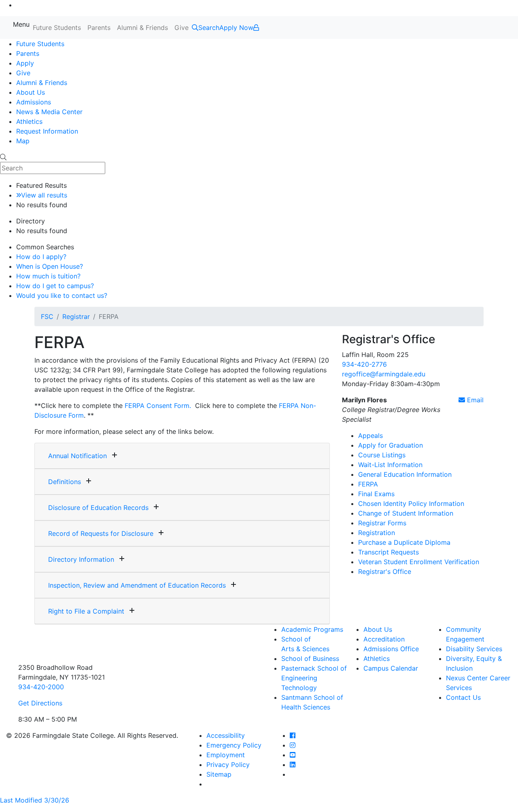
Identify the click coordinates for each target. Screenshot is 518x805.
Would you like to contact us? (61, 295)
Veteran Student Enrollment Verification (418, 562)
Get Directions (40, 703)
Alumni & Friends (142, 27)
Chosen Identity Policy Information (411, 503)
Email (474, 400)
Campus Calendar (390, 668)
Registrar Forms (382, 523)
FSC (47, 316)
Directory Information (81, 559)
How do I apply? (41, 257)
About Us (30, 92)
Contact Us (463, 697)
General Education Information (405, 474)
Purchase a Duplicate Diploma (404, 542)
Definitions (64, 482)
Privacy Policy (228, 764)
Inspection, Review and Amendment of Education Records (137, 585)
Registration (376, 533)
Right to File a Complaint (86, 611)
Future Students (57, 27)
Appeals (370, 435)
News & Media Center (49, 112)
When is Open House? (49, 266)
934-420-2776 (364, 364)
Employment (225, 755)
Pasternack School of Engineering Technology (314, 678)
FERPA (368, 484)
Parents (98, 27)
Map (23, 141)
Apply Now (236, 27)
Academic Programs (312, 629)
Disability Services (474, 649)
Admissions (33, 102)
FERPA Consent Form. (158, 405)
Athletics (29, 121)
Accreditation (384, 639)
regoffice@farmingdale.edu (383, 374)
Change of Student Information (405, 513)
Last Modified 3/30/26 (34, 800)
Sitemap (218, 774)
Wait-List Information (390, 465)
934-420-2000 (41, 687)
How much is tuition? (48, 276)
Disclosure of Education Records (98, 507)
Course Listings (381, 455)
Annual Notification (77, 456)
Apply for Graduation (390, 445)
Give (181, 27)
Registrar (76, 316)
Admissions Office (391, 649)
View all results (44, 195)
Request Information (47, 131)
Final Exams (376, 494)
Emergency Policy (233, 745)
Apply (25, 63)
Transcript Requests (388, 552)
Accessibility (225, 735)
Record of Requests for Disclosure (100, 533)
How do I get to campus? (55, 286)
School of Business (310, 658)
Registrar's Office (384, 571)
